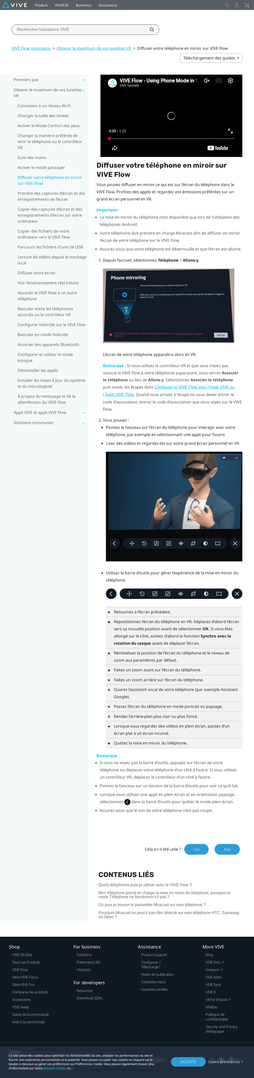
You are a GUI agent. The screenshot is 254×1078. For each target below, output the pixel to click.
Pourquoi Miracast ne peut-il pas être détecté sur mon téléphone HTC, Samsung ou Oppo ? (168, 915)
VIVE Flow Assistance (31, 48)
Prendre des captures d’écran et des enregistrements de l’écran (51, 196)
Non (227, 849)
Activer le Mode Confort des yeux (49, 125)
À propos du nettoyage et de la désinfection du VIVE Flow (46, 399)
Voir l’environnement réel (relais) (48, 283)
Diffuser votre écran (36, 273)
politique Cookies (54, 1068)
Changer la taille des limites (43, 115)
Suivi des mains (32, 157)
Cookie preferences (224, 1061)
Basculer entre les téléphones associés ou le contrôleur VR (45, 311)
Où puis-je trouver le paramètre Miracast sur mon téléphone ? (152, 905)
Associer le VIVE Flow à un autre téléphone (47, 295)
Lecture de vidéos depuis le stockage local (52, 260)
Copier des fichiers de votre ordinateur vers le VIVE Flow (44, 234)
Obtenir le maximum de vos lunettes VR (94, 48)
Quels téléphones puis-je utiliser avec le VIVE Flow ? (145, 885)
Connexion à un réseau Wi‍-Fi (44, 105)
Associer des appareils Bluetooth (48, 344)
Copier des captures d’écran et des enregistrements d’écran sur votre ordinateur (50, 215)
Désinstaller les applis (38, 370)
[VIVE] (14, 5)
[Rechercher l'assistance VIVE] (149, 30)
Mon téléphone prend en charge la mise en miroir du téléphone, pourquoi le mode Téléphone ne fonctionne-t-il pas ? (164, 895)
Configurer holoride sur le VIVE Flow (52, 324)
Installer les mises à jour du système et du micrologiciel (52, 383)
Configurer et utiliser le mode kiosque (45, 357)
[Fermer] (227, 5)
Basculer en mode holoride (43, 334)
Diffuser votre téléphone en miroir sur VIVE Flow (50, 180)
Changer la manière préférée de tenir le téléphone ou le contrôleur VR (50, 141)
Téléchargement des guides (209, 58)
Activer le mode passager (41, 167)
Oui (196, 849)
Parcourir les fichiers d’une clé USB (50, 247)
